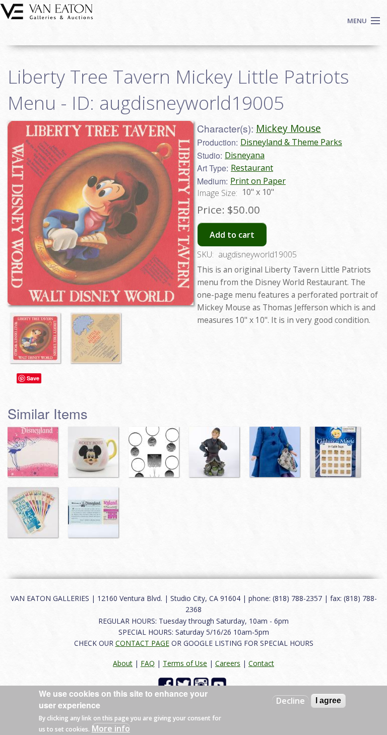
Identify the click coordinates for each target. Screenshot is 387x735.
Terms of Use (185, 663)
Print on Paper (258, 180)
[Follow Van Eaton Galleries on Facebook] (167, 684)
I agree (328, 700)
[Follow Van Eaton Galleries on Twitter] (185, 684)
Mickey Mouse (288, 128)
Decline (290, 700)
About (123, 663)
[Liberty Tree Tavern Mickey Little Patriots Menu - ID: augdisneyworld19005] (101, 212)
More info (111, 728)
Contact (261, 663)
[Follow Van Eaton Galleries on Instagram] (202, 684)
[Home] (46, 10)
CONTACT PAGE (142, 643)
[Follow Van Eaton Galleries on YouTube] (220, 684)
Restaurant (252, 167)
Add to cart (232, 234)
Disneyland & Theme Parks (291, 142)
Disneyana (245, 155)
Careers (227, 663)
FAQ (148, 663)
